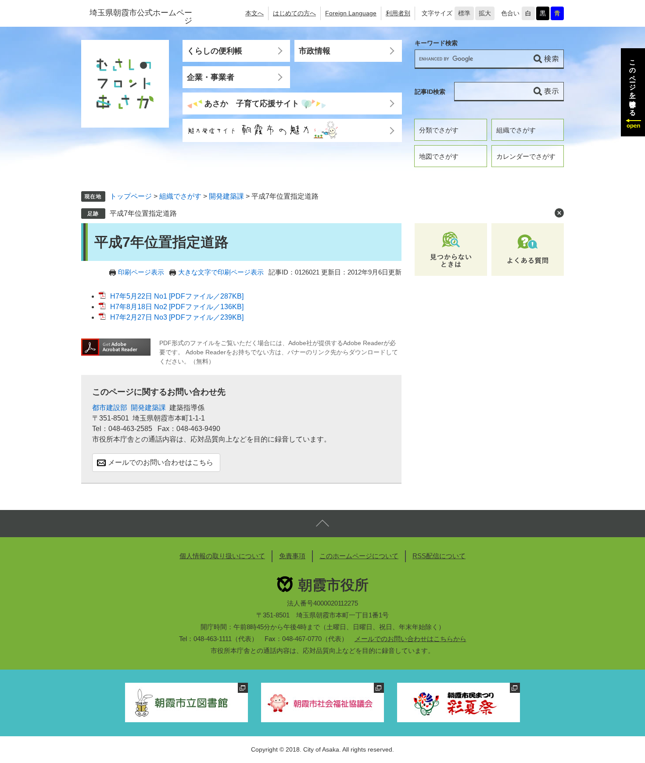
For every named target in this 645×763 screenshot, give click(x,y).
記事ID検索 (430, 92)
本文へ (254, 13)
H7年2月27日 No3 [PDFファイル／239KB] (177, 317)
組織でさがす (516, 130)
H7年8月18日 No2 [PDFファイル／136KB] (177, 306)
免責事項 (292, 556)
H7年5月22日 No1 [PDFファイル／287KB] (177, 296)
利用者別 (398, 13)
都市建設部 (109, 407)
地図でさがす (439, 156)
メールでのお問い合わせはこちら (160, 462)
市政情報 (314, 50)
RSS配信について (439, 556)
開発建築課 (226, 196)
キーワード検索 (436, 43)
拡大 (485, 13)
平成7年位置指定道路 (143, 213)
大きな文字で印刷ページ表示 (221, 272)
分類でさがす (439, 130)
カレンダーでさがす (525, 156)
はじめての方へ (294, 13)
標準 (464, 13)
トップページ (131, 196)
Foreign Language (350, 13)
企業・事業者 (210, 77)
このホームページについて (358, 556)
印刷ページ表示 (141, 272)
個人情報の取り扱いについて (222, 556)
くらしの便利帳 (214, 50)
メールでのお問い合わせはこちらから (410, 638)
